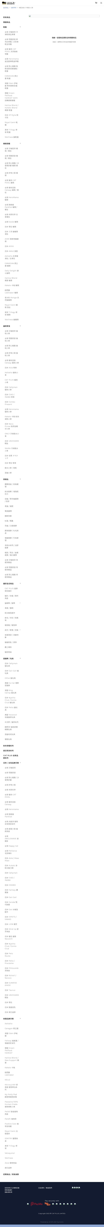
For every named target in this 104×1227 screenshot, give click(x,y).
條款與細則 (8, 1190)
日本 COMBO (10, 885)
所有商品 (6, 17)
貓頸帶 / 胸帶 (10, 603)
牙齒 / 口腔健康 (11, 526)
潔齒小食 (8, 473)
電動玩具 (8, 739)
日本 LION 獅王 (11, 924)
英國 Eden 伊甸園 (11, 1034)
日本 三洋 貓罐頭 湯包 (11, 233)
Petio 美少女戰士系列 (32, 604)
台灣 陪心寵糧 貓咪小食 (11, 347)
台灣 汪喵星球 (10, 768)
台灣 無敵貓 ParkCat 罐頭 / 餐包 (11, 207)
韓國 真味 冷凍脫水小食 (26, 7)
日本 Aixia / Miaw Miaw (12, 859)
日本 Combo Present (10, 403)
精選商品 (6, 22)
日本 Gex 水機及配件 (11, 911)
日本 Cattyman (11, 873)
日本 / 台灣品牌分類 (11, 763)
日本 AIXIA (9, 246)
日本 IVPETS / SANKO (11, 918)
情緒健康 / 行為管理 (11, 539)
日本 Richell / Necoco (10, 977)
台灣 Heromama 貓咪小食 (12, 410)
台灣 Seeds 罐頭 (11, 222)
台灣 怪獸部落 (10, 773)
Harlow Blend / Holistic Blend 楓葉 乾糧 (11, 107)
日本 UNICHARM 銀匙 (12, 442)
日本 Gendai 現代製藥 (11, 903)
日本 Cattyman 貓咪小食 (11, 388)
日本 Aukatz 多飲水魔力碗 (11, 867)
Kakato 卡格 (10, 1068)
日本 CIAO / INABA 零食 (10, 396)
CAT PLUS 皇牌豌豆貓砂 (11, 590)
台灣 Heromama (12, 809)
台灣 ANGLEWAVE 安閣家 (12, 838)
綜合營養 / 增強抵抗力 (11, 493)
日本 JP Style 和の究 (11, 116)
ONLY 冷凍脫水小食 (12, 435)
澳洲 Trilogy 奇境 (11, 1147)
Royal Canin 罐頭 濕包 (11, 306)
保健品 (5, 479)
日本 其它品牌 (10, 1012)
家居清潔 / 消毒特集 (11, 636)
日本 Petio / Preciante (10, 962)
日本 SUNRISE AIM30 (11, 984)
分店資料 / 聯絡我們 (45, 1188)
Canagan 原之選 (11, 1029)
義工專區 (8, 647)
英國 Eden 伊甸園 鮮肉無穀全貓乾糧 (11, 85)
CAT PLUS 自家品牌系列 (10, 757)
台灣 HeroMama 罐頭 (12, 198)
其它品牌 (8, 1168)
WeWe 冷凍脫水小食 (11, 449)
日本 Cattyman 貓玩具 (11, 665)
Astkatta (8, 1024)
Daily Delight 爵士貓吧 (12, 272)
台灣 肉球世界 (10, 790)
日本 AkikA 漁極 (11, 251)
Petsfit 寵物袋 (10, 1119)
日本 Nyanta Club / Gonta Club (10, 946)
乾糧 (5, 27)
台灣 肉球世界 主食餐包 (11, 216)
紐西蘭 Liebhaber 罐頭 (11, 291)
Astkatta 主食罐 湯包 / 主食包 (11, 257)
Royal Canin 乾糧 (11, 124)
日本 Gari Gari (11, 897)
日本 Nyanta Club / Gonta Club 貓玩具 (10, 700)
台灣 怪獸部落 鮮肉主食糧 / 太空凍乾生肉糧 (11, 41)
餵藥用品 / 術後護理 (11, 485)
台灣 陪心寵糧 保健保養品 (11, 576)
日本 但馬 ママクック (11, 457)
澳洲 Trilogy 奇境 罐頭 (11, 313)
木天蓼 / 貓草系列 (11, 722)
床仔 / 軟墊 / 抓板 (11, 630)
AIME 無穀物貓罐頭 (12, 240)
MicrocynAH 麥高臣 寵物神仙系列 (11, 1087)
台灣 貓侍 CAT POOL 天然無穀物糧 (11, 51)
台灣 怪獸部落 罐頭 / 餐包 (11, 157)
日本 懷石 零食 (10, 463)
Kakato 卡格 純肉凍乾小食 (12, 418)
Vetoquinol (10, 1153)
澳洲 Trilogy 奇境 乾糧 (11, 131)
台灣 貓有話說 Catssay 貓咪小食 (12, 361)
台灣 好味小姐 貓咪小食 (11, 354)
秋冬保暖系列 (8, 746)
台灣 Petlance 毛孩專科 (11, 852)
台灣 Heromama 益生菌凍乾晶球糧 (12, 60)
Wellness (9, 1158)
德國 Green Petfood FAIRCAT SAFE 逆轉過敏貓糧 (11, 96)
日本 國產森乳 (10, 1007)
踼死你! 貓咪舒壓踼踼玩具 (11, 728)
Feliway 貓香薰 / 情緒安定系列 (11, 1042)
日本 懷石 (8, 1002)
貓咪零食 (13, 7)
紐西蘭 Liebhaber (9, 1074)
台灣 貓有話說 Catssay (10, 803)
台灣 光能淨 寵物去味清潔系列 (11, 823)
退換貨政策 (8, 1192)
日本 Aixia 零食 (11, 368)
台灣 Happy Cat (11, 846)
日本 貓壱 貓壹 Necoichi (10, 938)
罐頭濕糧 (6, 144)
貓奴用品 (8, 652)
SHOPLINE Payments (56, 1222)
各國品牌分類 (8, 1019)
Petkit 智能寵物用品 (11, 1113)
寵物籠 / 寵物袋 (11, 625)
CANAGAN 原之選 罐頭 (11, 264)
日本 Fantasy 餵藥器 (11, 891)
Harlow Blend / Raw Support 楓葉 (12, 1060)
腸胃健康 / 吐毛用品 (11, 532)
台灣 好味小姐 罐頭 (11, 174)
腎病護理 (8, 511)
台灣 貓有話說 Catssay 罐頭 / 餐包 (12, 190)
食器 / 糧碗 (9, 608)
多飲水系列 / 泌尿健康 (11, 546)
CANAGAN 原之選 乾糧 (11, 77)
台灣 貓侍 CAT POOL (10, 796)
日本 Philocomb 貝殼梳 (11, 969)
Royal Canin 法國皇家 (11, 1132)
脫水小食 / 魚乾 (11, 468)
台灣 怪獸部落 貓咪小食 (11, 339)
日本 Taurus (10, 990)
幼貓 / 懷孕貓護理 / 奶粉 (11, 500)
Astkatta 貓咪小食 (11, 374)
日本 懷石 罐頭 (10, 227)
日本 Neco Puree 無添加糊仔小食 (11, 426)
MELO (7, 1080)
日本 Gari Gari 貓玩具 (12, 672)
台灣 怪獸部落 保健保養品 (11, 568)
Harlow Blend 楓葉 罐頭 (11, 279)
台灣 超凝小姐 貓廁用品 (11, 830)
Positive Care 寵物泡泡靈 (12, 1125)
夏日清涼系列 (8, 751)
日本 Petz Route (9, 955)
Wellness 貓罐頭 (12, 320)
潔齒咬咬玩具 (10, 734)
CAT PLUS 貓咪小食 (11, 381)
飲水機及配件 (10, 613)
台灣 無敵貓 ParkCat (9, 815)
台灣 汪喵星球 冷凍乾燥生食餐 (11, 33)
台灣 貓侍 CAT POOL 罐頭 (10, 181)
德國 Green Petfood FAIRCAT (9, 1050)
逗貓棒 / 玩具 (8, 659)
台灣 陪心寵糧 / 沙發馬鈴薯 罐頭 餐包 (12, 165)
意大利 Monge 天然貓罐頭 (12, 299)
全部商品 (6, 7)
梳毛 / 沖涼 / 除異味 (11, 619)
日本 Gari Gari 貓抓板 (32, 631)
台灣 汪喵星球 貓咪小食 (11, 332)
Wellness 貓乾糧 (12, 137)
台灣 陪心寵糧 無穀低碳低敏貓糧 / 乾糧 (11, 68)
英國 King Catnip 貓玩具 (10, 691)
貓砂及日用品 (8, 584)
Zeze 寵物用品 (11, 1163)
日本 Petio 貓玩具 (11, 709)
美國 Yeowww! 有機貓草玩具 (11, 716)
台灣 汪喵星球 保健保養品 (11, 561)
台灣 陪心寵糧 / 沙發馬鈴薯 (12, 779)
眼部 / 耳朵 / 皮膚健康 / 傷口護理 (11, 554)
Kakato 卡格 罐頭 (12, 285)
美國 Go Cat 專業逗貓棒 (12, 684)
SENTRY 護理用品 (11, 1140)
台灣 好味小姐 (10, 785)
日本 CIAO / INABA (9, 879)
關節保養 (8, 516)
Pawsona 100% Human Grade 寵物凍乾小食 (11, 1104)
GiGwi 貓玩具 (10, 678)
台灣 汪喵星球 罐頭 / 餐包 (11, 150)
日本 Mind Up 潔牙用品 (12, 930)
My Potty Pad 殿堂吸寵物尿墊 (11, 1096)
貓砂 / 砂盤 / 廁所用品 (11, 597)
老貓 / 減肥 (9, 506)
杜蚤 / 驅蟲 (9, 521)
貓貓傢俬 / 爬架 (11, 642)
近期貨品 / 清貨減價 (11, 1174)
